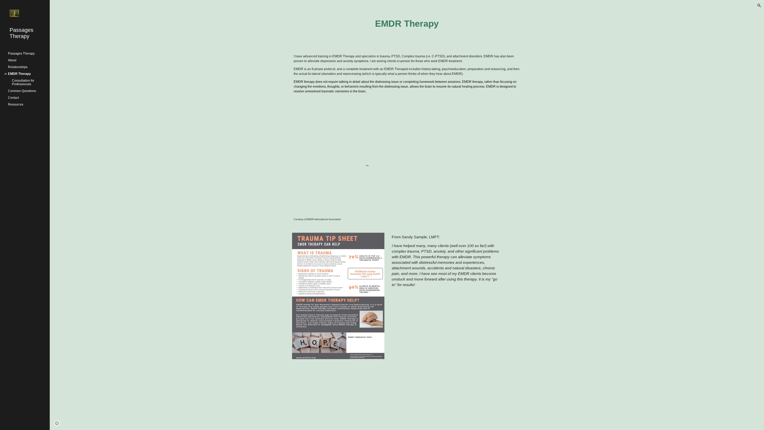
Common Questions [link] (22, 91)
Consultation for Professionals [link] (23, 82)
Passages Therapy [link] (21, 53)
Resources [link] (15, 104)
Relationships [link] (17, 67)
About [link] (12, 60)
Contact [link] (13, 97)
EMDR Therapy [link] (19, 73)
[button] (759, 5)
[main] (406, 24)
